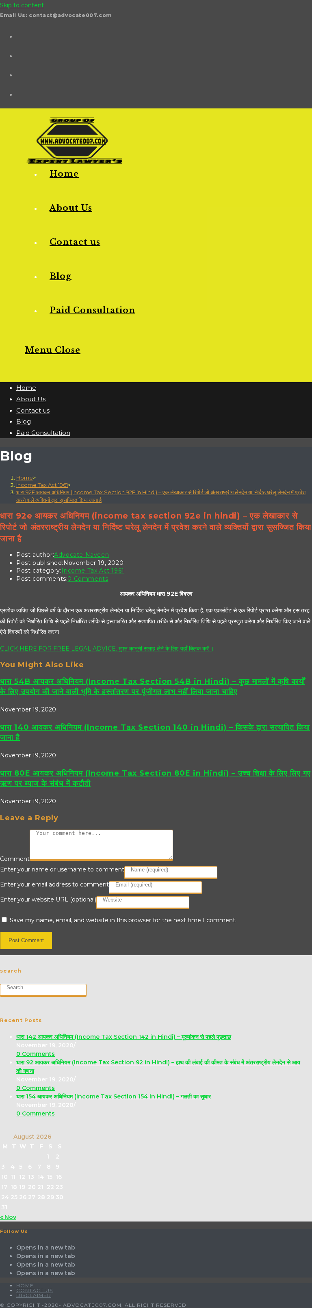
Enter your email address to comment (54, 884)
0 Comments (87, 578)
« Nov (8, 1217)
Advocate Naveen (81, 554)
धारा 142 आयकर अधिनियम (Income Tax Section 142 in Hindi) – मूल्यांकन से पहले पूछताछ (123, 1036)
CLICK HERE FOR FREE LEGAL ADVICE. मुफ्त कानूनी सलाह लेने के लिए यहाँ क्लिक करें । (107, 648)
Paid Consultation (43, 433)
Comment (15, 859)
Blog (23, 421)
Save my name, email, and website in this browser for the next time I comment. (123, 920)
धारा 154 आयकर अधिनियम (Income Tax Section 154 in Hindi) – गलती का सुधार (113, 1096)
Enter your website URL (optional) (48, 899)
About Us (31, 399)
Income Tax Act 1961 (92, 570)
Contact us (33, 410)
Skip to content (22, 5)
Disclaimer (33, 1295)
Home (26, 387)
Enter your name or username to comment (62, 869)
